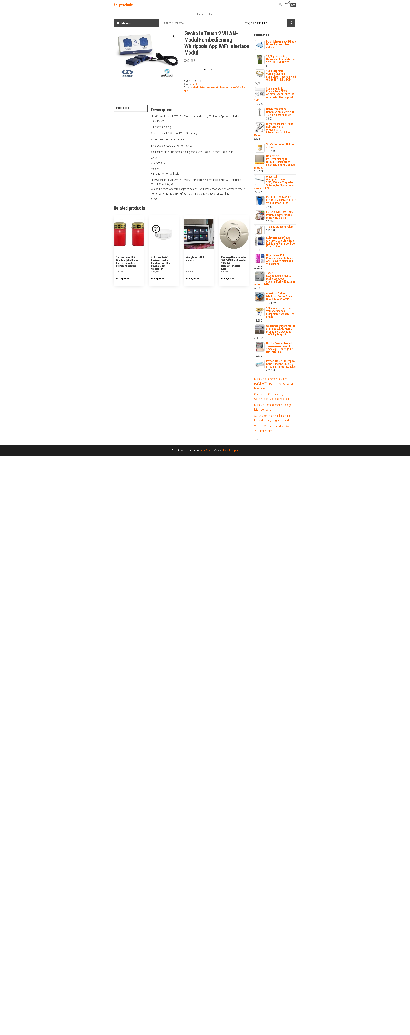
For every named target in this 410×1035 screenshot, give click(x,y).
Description (122, 107)
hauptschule (123, 5)
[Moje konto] (280, 4)
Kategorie (126, 23)
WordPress (206, 450)
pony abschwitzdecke (215, 87)
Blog (210, 14)
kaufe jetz (208, 69)
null (195, 84)
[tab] (131, 108)
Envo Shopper (230, 450)
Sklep (200, 14)
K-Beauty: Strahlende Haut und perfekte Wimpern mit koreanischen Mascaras (274, 383)
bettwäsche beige (197, 87)
